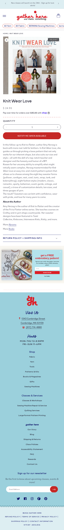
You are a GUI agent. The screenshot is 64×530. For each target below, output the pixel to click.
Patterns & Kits (32, 372)
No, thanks (47, 276)
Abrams (12, 224)
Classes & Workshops (32, 401)
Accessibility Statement (32, 449)
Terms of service (30, 517)
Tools (32, 367)
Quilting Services (32, 411)
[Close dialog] (60, 251)
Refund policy (12, 517)
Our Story (32, 430)
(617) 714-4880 (34, 327)
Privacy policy (49, 517)
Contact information (41, 521)
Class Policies (32, 444)
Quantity (9, 121)
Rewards (32, 459)
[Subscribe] (54, 489)
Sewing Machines (32, 387)
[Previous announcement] (5, 3)
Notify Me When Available (32, 136)
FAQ (32, 454)
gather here (35, 513)
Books (11, 228)
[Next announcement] (58, 3)
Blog (32, 434)
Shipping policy (19, 521)
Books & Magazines (32, 377)
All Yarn (7, 25)
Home (5, 33)
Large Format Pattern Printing (32, 415)
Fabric (32, 357)
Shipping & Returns (32, 439)
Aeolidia (36, 525)
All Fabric (20, 25)
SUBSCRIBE (47, 273)
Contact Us (32, 464)
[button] (32, 238)
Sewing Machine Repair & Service (32, 406)
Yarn (32, 362)
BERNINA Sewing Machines (42, 25)
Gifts (32, 382)
